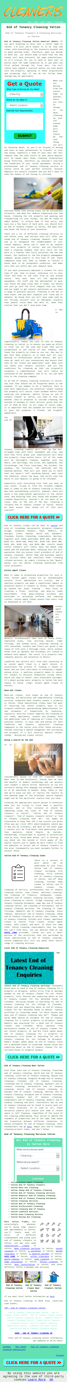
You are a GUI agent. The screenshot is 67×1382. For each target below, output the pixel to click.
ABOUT (42, 22)
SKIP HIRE (9, 1256)
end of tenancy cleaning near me (28, 1015)
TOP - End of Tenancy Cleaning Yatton (24, 1308)
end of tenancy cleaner (21, 227)
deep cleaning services (27, 1249)
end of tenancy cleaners (18, 1240)
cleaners (17, 547)
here (29, 1127)
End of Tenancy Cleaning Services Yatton (29, 1134)
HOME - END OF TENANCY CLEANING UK (33, 1333)
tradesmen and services (36, 1267)
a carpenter (34, 1251)
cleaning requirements (32, 927)
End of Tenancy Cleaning (45, 1347)
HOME (29, 22)
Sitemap (7, 1347)
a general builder (39, 1254)
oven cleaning (41, 1259)
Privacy (60, 1355)
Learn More (37, 1379)
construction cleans (16, 1246)
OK (51, 1379)
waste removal (12, 1259)
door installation (24, 1265)
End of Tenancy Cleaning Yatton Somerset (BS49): (31, 41)
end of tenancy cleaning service (39, 166)
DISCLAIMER (59, 22)
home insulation (13, 1262)
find (12, 1070)
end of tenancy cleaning (46, 938)
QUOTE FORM (10, 933)
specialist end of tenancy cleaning (34, 914)
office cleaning (49, 1262)
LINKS (36, 22)
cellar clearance (39, 1256)
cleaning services (24, 943)
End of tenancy (12, 526)
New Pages (20, 1347)
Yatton (54, 526)
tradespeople (11, 1238)
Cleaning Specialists (14, 1350)
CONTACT (50, 22)
